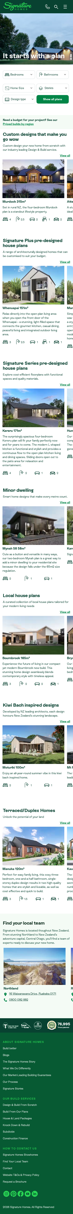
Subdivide (9, 1131)
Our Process (10, 1081)
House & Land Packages (17, 1118)
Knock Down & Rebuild (16, 1125)
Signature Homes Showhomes (20, 1154)
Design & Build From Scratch (20, 1104)
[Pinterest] (13, 1191)
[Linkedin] (34, 1191)
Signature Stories (13, 1088)
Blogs (6, 1055)
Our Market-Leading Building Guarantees (27, 1075)
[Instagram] (6, 1191)
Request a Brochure (14, 1181)
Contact (7, 1168)
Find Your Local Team (15, 1161)
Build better (9, 1048)
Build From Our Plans (15, 1111)
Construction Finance (15, 1138)
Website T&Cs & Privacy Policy (21, 1174)
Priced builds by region (18, 124)
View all (65, 155)
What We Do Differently (17, 1068)
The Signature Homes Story (19, 1061)
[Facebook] (20, 1191)
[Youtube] (27, 1191)
